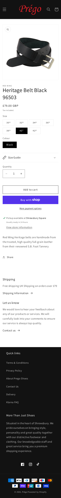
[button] (4, 10)
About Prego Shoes (17, 378)
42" (37, 131)
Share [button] (10, 257)
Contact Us (12, 386)
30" (10, 123)
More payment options (31, 208)
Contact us (9, 330)
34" (37, 123)
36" (50, 123)
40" (22, 130)
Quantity (7, 166)
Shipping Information (15, 293)
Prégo (24, 492)
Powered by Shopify (37, 492)
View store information (19, 227)
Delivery (10, 394)
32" (23, 123)
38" (10, 131)
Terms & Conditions (17, 362)
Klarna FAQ (12, 402)
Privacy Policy (14, 370)
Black (9, 144)
